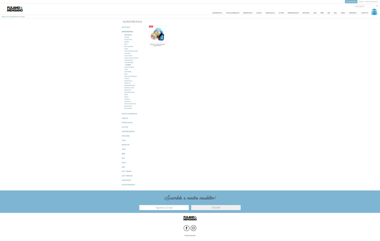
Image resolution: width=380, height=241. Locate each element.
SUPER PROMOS (247, 13)
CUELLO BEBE (128, 55)
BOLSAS (126, 42)
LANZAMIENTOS (217, 13)
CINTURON (127, 53)
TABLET (126, 97)
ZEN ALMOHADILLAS (130, 103)
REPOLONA (306, 13)
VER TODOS (126, 27)
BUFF (125, 44)
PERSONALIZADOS (293, 13)
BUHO (126, 48)
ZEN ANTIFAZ (128, 106)
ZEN (329, 13)
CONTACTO (364, 13)
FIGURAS (22, 16)
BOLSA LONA (128, 39)
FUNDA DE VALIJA (129, 67)
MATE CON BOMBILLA (130, 76)
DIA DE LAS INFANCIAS (232, 13)
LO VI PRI (281, 13)
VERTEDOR (127, 101)
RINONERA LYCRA (129, 92)
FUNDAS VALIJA (270, 13)
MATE (125, 74)
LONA (126, 69)
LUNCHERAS (127, 71)
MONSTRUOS (128, 81)
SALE (335, 13)
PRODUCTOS (5, 16)
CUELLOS (259, 13)
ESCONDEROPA (128, 62)
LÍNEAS (343, 13)
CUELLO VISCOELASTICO (131, 58)
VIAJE (315, 13)
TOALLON (127, 99)
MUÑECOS (127, 83)
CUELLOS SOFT (128, 60)
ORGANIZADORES (129, 85)
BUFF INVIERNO (128, 46)
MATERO (126, 78)
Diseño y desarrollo (190, 235)
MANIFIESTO (353, 13)
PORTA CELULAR (129, 87)
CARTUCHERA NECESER (131, 51)
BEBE (322, 13)
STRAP (126, 94)
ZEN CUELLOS (128, 108)
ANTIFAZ (126, 37)
